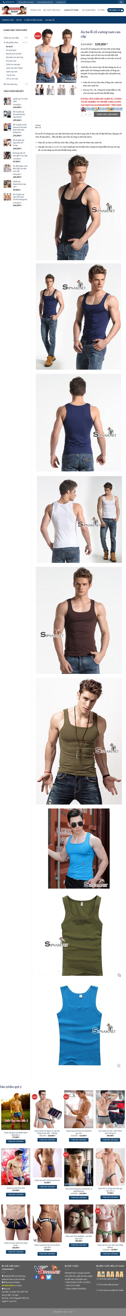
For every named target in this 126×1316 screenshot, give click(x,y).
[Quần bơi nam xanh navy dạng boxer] (15, 1222)
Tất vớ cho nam (12, 79)
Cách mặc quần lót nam (108, 1279)
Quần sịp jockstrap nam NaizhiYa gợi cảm (78, 1132)
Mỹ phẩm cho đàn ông (14, 57)
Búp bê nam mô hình (14, 54)
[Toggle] (27, 42)
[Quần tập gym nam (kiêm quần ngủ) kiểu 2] (15, 1110)
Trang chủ (35, 10)
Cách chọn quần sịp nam (108, 1284)
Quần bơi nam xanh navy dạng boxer (15, 1244)
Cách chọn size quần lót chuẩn (111, 1290)
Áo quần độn (88, 10)
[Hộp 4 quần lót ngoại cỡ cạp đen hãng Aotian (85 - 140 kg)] (47, 1109)
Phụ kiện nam (11, 61)
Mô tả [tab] (38, 128)
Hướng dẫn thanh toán (45, 2)
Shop (19, 20)
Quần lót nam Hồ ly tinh (16, 1188)
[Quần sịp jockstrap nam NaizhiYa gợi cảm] (78, 1109)
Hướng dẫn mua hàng (25, 2)
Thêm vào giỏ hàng (107, 114)
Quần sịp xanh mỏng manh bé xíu (47, 1180)
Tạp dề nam (10, 75)
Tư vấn (101, 10)
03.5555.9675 (8, 1285)
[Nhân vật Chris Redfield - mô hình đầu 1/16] (78, 1219)
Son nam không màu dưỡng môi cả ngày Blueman (79, 1190)
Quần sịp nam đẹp (11, 37)
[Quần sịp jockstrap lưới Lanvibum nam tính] (47, 1223)
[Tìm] (121, 2)
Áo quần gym (11, 50)
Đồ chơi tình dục (51, 10)
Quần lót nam (71, 10)
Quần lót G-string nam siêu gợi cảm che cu (110, 1189)
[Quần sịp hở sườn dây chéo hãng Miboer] (110, 1223)
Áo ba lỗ (50, 20)
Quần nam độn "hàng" (14, 68)
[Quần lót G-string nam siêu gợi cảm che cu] (110, 1167)
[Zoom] (38, 79)
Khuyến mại (61, 2)
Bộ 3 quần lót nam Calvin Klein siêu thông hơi (110, 1132)
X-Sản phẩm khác (33, 20)
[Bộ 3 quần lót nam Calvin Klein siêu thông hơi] (110, 1109)
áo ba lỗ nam (57, 147)
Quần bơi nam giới (13, 64)
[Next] (73, 55)
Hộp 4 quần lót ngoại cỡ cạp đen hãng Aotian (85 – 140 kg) (47, 1132)
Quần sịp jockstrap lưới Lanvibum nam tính (47, 1246)
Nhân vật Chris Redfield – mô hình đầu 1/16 (79, 1237)
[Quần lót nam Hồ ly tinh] (15, 1166)
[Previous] (39, 55)
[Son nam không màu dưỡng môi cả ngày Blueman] (78, 1167)
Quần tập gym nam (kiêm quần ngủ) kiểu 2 (15, 1134)
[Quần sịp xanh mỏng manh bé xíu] (47, 1162)
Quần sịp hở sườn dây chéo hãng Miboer (110, 1246)
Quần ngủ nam (11, 71)
